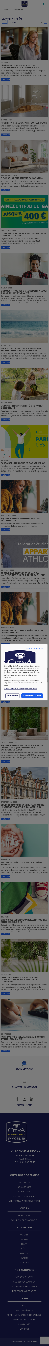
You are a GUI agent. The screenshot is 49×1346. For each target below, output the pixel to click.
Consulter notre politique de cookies (20, 688)
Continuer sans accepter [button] (33, 648)
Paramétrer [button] (12, 695)
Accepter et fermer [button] (32, 695)
